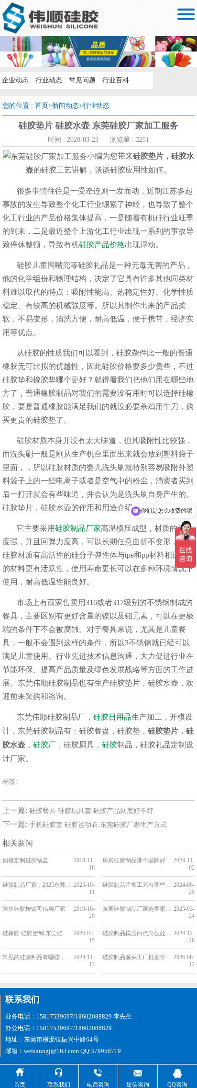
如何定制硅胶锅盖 (25, 860)
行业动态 (48, 80)
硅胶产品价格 (102, 245)
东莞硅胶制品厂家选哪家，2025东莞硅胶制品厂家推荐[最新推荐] (137, 908)
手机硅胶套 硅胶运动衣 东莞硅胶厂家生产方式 (98, 824)
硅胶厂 (44, 745)
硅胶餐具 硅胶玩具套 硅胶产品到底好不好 (91, 810)
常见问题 (82, 80)
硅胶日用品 (112, 717)
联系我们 (22, 999)
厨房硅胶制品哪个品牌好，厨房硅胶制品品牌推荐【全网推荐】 (137, 860)
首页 (41, 105)
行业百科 (115, 80)
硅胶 (109, 745)
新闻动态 (65, 105)
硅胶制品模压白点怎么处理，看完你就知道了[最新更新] (137, 933)
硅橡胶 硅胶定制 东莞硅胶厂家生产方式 (37, 933)
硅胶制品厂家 (78, 528)
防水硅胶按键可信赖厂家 (34, 908)
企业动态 (15, 80)
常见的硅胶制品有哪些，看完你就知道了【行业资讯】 (37, 957)
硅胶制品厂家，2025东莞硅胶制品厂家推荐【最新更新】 (37, 885)
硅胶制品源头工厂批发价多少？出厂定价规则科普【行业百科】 (137, 957)
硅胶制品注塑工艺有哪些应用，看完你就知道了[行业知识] (137, 885)
